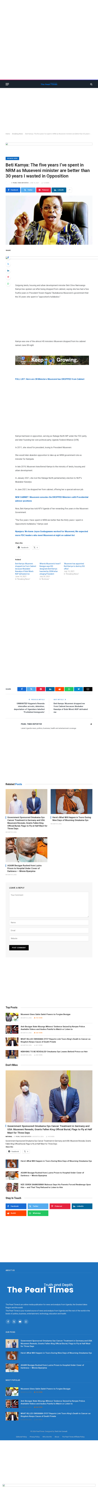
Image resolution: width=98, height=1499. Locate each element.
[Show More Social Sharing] (69, 190)
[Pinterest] (8, 277)
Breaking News (17, 134)
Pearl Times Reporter (20, 183)
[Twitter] (8, 264)
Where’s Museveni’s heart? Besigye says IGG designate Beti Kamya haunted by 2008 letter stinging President (50, 569)
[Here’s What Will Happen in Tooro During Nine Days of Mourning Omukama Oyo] (71, 801)
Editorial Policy (21, 1437)
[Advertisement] (49, 18)
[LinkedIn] (8, 270)
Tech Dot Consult (61, 1431)
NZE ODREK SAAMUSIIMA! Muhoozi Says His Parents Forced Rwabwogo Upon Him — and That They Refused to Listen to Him (56, 1185)
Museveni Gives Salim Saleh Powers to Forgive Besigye (46, 1014)
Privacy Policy (35, 1437)
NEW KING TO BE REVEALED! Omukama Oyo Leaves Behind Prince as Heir (54, 1051)
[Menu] (7, 84)
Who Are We (47, 1437)
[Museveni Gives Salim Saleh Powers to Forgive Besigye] (12, 1017)
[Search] (91, 84)
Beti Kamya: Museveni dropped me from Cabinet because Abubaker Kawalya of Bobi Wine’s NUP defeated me (25, 569)
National (9, 1136)
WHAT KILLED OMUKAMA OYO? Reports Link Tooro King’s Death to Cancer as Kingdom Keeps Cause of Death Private (55, 1040)
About (57, 1437)
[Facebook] (8, 257)
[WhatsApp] (8, 283)
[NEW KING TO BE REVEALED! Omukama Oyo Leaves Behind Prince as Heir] (12, 1054)
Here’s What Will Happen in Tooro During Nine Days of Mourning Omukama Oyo (71, 818)
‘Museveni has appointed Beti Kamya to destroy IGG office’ (74, 566)
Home (8, 134)
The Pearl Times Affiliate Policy (73, 1437)
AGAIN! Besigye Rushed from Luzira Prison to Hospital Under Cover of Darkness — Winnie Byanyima (24, 868)
